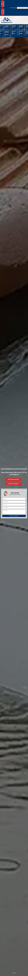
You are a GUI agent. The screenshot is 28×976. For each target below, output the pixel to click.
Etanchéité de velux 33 (13, 27)
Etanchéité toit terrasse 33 (13, 33)
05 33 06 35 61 (3, 4)
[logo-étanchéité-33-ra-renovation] (7, 20)
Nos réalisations (13, 479)
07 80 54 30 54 (3, 12)
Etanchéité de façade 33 (6, 27)
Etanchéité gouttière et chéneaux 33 (6, 33)
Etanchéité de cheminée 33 (21, 33)
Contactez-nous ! (13, 483)
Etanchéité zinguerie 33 (21, 27)
